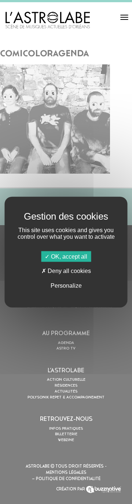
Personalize (66, 285)
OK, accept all (68, 256)
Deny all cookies (68, 271)
